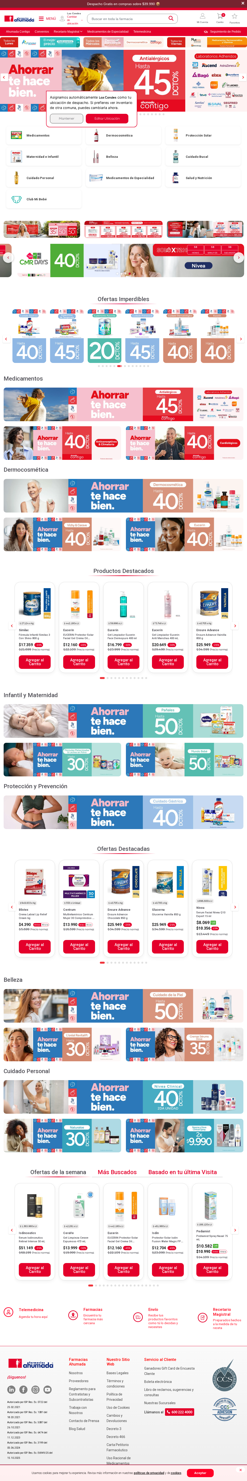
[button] (202, 18)
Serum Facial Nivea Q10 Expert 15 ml (210, 914)
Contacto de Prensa (84, 1421)
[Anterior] (8, 257)
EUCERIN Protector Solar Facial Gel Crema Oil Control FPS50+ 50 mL (78, 638)
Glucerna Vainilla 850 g (166, 914)
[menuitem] (222, 31)
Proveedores (79, 1381)
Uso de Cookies (118, 1407)
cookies (176, 1473)
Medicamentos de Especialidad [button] (108, 31)
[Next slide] (240, 339)
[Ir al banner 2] (121, 274)
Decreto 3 (114, 1429)
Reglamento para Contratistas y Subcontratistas (82, 1394)
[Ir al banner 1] (117, 274)
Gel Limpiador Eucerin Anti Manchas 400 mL (165, 636)
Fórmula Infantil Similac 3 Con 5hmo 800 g (34, 636)
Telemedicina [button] (142, 31)
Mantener (66, 118)
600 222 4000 (182, 1412)
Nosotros (76, 1373)
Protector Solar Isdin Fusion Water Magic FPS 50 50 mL (167, 1241)
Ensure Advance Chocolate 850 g (118, 916)
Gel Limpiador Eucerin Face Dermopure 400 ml (122, 636)
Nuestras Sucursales (160, 1403)
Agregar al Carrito (35, 662)
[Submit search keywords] (171, 18)
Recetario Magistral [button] (66, 31)
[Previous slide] (6, 339)
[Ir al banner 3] (125, 274)
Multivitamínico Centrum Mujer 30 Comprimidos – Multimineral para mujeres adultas (78, 919)
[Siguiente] (238, 257)
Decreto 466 (116, 1437)
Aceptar (200, 1473)
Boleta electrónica (158, 1382)
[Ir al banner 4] (130, 274)
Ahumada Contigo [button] (18, 31)
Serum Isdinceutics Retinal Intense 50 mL (32, 1239)
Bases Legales (118, 1373)
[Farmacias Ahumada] (19, 18)
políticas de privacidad (149, 1473)
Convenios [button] (42, 31)
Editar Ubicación (107, 118)
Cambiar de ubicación (72, 20)
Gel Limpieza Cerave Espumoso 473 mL (75, 1239)
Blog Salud (77, 1429)
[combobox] (132, 19)
